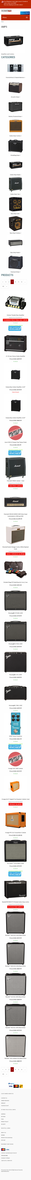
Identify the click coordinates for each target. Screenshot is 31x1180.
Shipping (3, 1114)
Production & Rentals (6, 1137)
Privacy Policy (4, 1121)
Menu (4, 17)
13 (3, 286)
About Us (3, 1132)
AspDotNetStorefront (5, 1171)
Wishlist (3, 1103)
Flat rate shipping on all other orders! (13, 4)
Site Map (3, 1140)
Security (3, 1124)
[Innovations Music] (6, 11)
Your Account (5, 1105)
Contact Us (4, 1098)
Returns (3, 1116)
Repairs (3, 1135)
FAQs (2, 1119)
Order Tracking (5, 1100)
